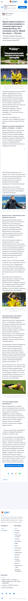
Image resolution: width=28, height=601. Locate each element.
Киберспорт (18, 552)
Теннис (17, 539)
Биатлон (17, 554)
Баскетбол (18, 541)
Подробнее (22, 7)
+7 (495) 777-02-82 (13, 585)
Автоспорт (18, 548)
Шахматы (17, 550)
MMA (16, 543)
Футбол (5, 479)
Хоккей (17, 532)
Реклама (4, 530)
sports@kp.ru (9, 587)
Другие (17, 563)
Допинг (17, 557)
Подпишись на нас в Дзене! (14, 465)
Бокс (16, 545)
